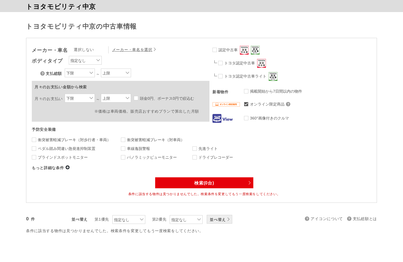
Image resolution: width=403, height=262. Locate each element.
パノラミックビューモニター (152, 157)
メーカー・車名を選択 (132, 49)
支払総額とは (365, 219)
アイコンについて (327, 219)
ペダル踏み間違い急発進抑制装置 (66, 148)
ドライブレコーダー (215, 157)
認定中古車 (228, 50)
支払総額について (43, 73)
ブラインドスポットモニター (63, 157)
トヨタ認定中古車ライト (245, 76)
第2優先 (159, 219)
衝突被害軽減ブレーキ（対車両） (156, 140)
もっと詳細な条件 (48, 168)
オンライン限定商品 (267, 104)
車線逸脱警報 (138, 148)
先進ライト (208, 148)
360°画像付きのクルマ (269, 118)
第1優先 (102, 219)
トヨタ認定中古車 (239, 63)
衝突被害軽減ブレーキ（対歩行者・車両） (74, 140)
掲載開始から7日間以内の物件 (276, 91)
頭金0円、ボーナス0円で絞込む (167, 98)
